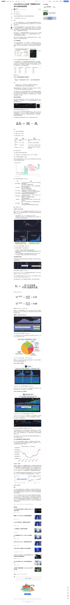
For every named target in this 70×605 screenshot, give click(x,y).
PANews (15, 571)
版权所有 (29, 602)
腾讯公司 (27, 602)
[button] (54, 7)
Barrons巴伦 (18, 558)
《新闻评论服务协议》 (24, 574)
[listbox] (27, 539)
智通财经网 (15, 519)
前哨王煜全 (15, 512)
